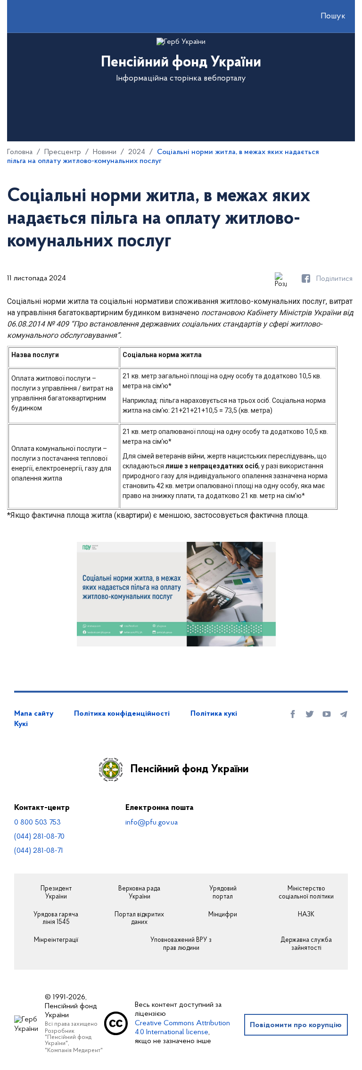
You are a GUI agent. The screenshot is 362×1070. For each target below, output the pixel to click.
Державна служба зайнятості (306, 944)
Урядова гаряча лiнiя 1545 (55, 919)
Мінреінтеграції (56, 940)
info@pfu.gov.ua (151, 822)
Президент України (56, 893)
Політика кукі (213, 714)
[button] (325, 16)
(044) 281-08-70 (39, 837)
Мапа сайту (33, 714)
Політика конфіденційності (122, 714)
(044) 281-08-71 (38, 851)
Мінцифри (222, 915)
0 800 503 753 (37, 822)
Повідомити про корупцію (296, 1025)
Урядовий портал (223, 893)
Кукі (21, 724)
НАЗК (306, 915)
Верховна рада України (139, 893)
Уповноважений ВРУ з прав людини (181, 944)
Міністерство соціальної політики (306, 893)
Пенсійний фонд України (189, 769)
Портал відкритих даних (139, 919)
